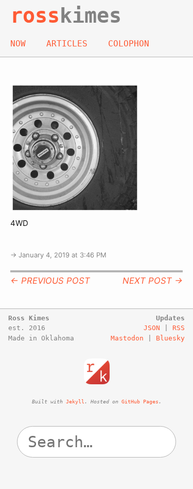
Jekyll (75, 401)
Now (18, 43)
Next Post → (152, 280)
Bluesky (170, 338)
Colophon (128, 43)
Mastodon (127, 338)
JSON (152, 328)
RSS (178, 328)
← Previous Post (50, 280)
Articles (66, 43)
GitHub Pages (140, 401)
